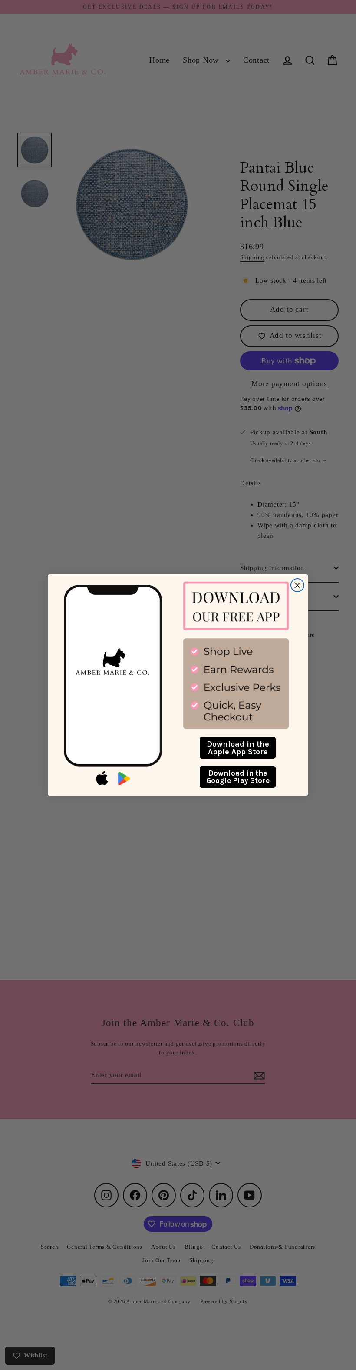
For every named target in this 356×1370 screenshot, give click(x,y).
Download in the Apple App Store (238, 748)
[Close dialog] (297, 585)
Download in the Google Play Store (238, 777)
